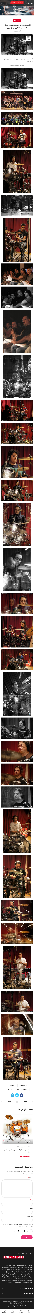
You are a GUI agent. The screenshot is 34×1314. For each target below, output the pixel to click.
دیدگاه (30, 1178)
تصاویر (13, 13)
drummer (22, 1086)
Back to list (17, 1101)
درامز (9, 1089)
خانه (21, 13)
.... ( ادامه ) (11, 1282)
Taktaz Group (24, 1306)
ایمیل (31, 1208)
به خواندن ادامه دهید (25, 1156)
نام (31, 1200)
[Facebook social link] (21, 1095)
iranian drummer (21, 1089)
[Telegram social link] (12, 1095)
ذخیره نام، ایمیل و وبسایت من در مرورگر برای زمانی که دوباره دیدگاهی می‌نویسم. (17, 1225)
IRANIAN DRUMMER (17, 2)
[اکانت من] (2, 3)
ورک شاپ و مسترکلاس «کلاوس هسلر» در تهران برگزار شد (17, 1151)
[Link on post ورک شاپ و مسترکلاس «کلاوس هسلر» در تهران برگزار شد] (17, 1129)
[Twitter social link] (17, 1095)
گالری (17, 13)
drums (11, 1086)
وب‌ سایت (30, 1216)
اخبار (29, 1147)
